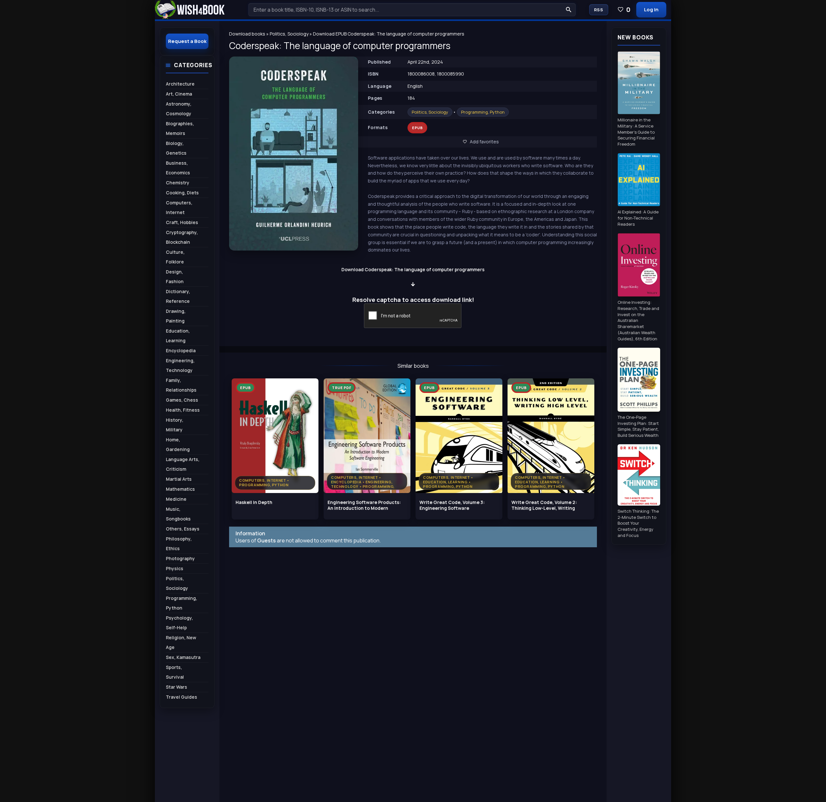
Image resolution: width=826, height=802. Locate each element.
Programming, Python (483, 112)
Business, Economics (178, 168)
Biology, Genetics (176, 148)
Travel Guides (181, 697)
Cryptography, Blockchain (182, 237)
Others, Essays (182, 529)
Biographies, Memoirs (180, 128)
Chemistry (177, 183)
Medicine (176, 499)
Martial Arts (179, 479)
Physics (174, 568)
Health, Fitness (183, 410)
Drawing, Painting (176, 316)
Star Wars (176, 687)
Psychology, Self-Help (179, 623)
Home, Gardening (178, 444)
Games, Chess (182, 400)
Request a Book (187, 41)
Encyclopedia (181, 350)
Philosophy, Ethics (179, 543)
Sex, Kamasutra (183, 657)
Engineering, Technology (180, 365)
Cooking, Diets (182, 193)
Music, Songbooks (178, 514)
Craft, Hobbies (182, 222)
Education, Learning (178, 336)
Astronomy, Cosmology (178, 109)
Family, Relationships (181, 385)
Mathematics (180, 489)
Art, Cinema (179, 94)
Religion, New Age (181, 642)
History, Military (174, 425)
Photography (180, 558)
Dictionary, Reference (178, 296)
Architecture (180, 84)
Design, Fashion (175, 276)
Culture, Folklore (175, 257)
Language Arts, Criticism (182, 464)
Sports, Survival (175, 672)
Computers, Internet (179, 207)
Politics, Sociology (430, 112)
